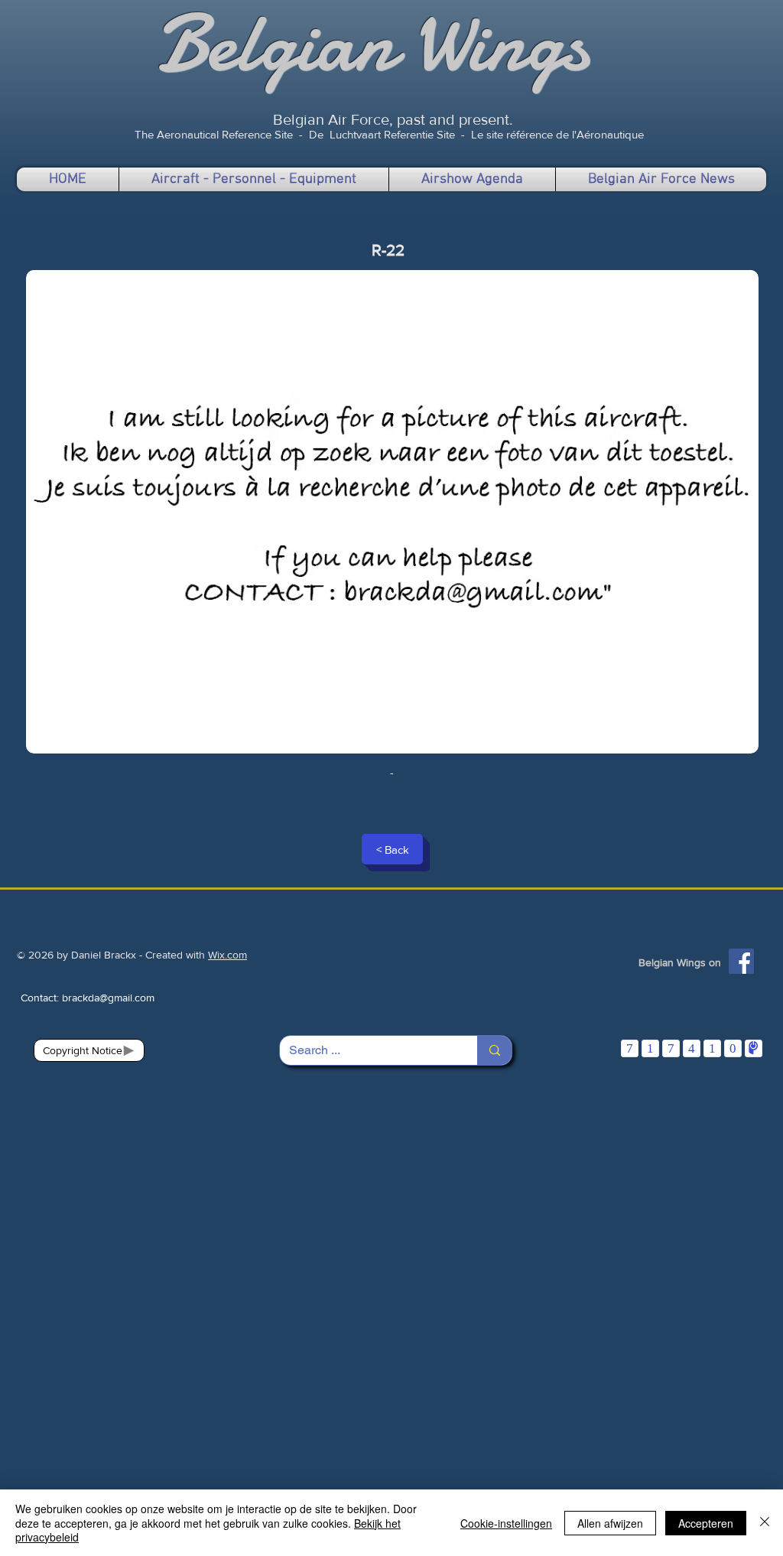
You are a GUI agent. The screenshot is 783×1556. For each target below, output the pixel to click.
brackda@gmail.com (108, 997)
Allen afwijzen (610, 1523)
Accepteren (705, 1523)
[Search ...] (494, 1050)
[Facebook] (741, 961)
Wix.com (227, 955)
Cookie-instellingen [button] (506, 1523)
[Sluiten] (764, 1523)
